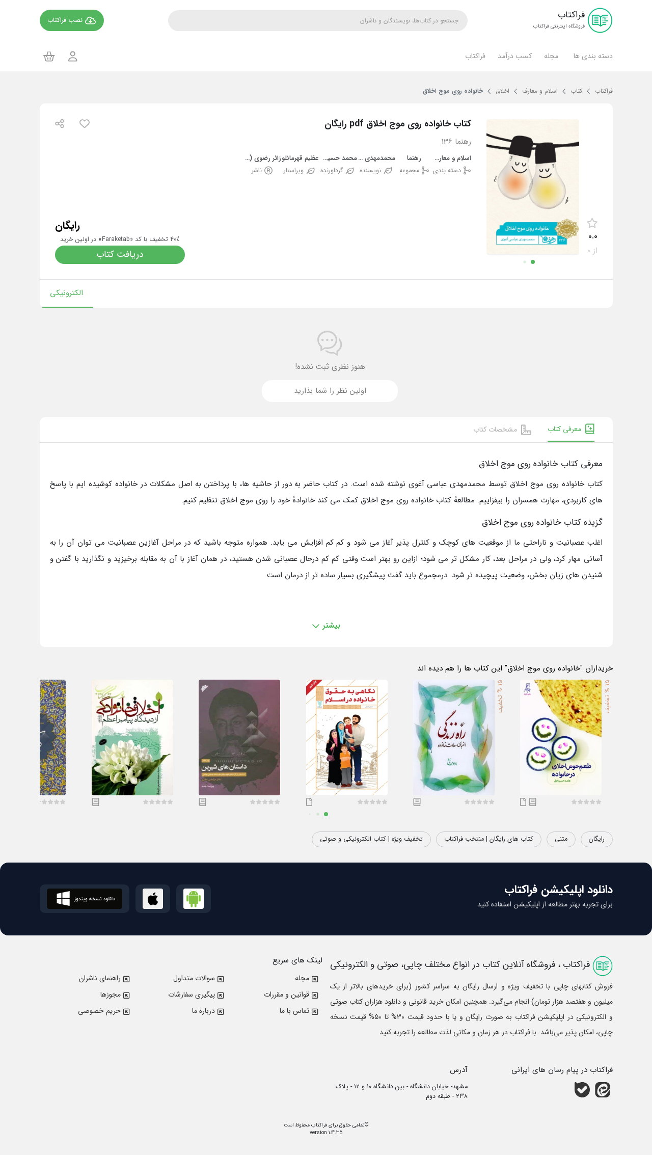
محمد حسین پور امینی (338, 159)
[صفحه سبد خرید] (49, 56)
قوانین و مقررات (286, 994)
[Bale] (582, 1090)
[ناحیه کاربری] (73, 56)
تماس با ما (294, 1010)
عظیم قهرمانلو (300, 159)
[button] (591, 56)
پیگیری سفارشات (191, 994)
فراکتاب (318, 1125)
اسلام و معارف (452, 159)
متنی (561, 839)
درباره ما (203, 1010)
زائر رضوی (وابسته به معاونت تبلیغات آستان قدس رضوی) (262, 159)
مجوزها (110, 994)
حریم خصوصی (99, 1010)
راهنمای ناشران (100, 978)
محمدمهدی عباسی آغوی (376, 159)
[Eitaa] (602, 1090)
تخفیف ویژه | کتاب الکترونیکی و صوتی (371, 839)
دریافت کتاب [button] (120, 254)
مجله (302, 978)
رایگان (597, 839)
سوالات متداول (194, 978)
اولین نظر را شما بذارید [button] (330, 391)
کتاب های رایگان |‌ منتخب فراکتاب (488, 839)
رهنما (414, 159)
